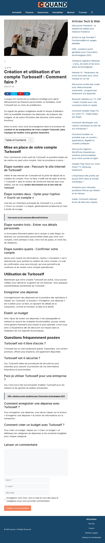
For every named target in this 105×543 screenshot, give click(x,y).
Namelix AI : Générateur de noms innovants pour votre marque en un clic (85, 75)
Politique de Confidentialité (91, 537)
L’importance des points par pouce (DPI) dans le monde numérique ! (85, 178)
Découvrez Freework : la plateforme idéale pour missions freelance (84, 28)
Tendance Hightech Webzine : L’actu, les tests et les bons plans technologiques (86, 64)
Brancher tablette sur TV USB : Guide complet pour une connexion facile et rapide (86, 102)
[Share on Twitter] (14, 93)
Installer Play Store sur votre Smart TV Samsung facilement (86, 167)
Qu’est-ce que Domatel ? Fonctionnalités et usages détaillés (84, 40)
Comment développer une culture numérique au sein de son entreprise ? (86, 125)
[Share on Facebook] (7, 93)
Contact (91, 528)
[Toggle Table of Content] (29, 140)
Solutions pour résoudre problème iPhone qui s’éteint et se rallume (86, 190)
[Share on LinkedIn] (27, 93)
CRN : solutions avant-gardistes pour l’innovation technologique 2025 (85, 52)
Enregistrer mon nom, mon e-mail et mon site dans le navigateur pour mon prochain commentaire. (32, 499)
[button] (92, 12)
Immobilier (57, 12)
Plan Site (91, 524)
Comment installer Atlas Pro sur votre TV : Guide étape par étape (85, 114)
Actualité (16, 12)
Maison (71, 12)
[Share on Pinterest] (20, 93)
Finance (29, 12)
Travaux (83, 12)
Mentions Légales (91, 533)
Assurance (43, 12)
